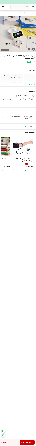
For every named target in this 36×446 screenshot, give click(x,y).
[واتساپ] (3, 431)
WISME (29, 62)
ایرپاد (20, 13)
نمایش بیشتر (32, 84)
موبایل (25, 13)
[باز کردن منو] (33, 7)
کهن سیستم (32, 13)
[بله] (3, 435)
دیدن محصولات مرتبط (27, 442)
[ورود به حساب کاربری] (7, 7)
